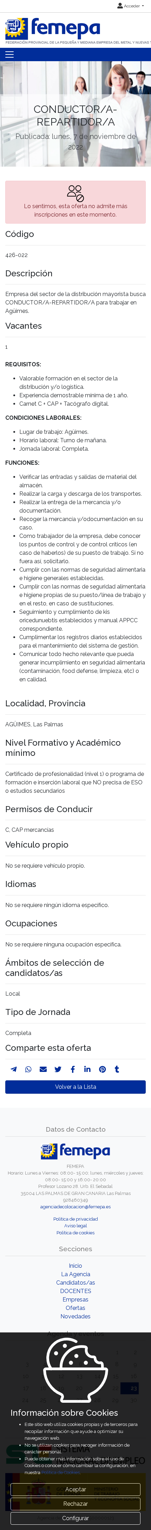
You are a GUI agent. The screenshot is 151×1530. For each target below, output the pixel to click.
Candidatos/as (75, 1282)
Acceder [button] (132, 6)
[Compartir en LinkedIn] (87, 1069)
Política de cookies (75, 1232)
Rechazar (75, 1503)
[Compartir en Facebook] (73, 1069)
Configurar (75, 1518)
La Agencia (75, 1274)
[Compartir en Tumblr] (117, 1069)
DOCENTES (75, 1291)
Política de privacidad (75, 1219)
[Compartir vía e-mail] (43, 1069)
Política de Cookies (60, 1472)
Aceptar (75, 1489)
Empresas (75, 1299)
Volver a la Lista (75, 1087)
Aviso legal (75, 1225)
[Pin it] (102, 1069)
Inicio (75, 1265)
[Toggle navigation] (9, 54)
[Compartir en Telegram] (14, 1069)
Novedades (75, 1316)
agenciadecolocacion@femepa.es (75, 1206)
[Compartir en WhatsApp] (28, 1069)
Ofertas (75, 1308)
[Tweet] (57, 1069)
